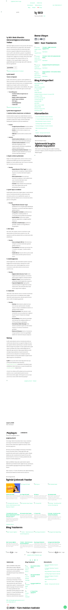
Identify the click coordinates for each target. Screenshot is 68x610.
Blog (29, 7)
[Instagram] (44, 39)
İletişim (34, 7)
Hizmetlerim (30, 5)
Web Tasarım (39, 105)
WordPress (38, 110)
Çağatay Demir (10, 524)
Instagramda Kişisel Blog (54, 542)
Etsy (36, 90)
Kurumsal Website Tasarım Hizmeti (44, 116)
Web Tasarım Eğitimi (11, 542)
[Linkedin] (35, 39)
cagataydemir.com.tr (12, 364)
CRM (36, 85)
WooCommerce (39, 108)
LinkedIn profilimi (11, 368)
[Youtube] (41, 39)
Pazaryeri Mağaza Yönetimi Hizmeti (44, 126)
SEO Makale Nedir (52, 494)
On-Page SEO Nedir (24, 494)
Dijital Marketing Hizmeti (41, 128)
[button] (20, 433)
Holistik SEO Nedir (10, 494)
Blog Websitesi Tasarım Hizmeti (43, 121)
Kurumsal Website (39, 98)
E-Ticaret (38, 89)
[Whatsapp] (38, 39)
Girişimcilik (38, 92)
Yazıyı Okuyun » (45, 51)
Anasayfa (32, 3)
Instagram (38, 96)
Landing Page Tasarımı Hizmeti (43, 123)
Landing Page (38, 99)
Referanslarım (38, 5)
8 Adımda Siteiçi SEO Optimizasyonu (50, 64)
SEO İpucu (36, 494)
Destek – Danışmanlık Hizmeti (42, 133)
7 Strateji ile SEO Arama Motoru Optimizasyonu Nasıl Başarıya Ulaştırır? (12, 515)
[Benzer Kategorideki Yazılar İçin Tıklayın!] (14, 107)
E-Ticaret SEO (37, 513)
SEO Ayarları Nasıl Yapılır (26, 513)
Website (37, 107)
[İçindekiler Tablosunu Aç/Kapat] (15, 67)
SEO (44, 16)
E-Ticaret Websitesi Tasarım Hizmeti (44, 119)
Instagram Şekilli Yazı (36, 583)
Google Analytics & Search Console (44, 94)
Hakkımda (39, 3)
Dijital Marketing (39, 87)
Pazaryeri (37, 101)
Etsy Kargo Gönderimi (39, 542)
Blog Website (38, 83)
